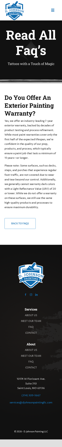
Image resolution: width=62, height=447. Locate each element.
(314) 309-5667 (31, 395)
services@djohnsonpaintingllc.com (31, 402)
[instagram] (31, 294)
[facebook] (25, 294)
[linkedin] (36, 294)
